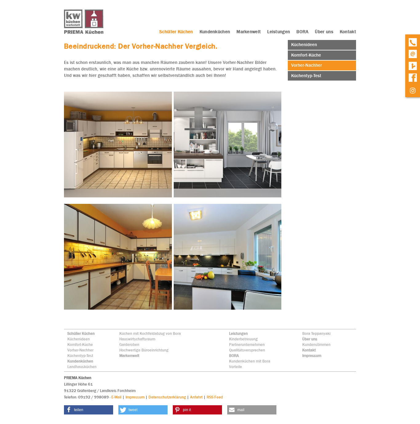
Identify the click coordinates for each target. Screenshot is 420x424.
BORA (234, 355)
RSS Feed (215, 397)
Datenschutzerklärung (167, 397)
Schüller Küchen (81, 333)
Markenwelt (129, 355)
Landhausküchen (82, 366)
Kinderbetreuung (243, 339)
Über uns (309, 339)
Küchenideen (78, 339)
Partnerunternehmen (247, 344)
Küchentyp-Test (80, 355)
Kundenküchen (80, 361)
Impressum (311, 355)
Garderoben (129, 344)
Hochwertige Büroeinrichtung (143, 350)
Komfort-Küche (80, 344)
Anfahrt (196, 397)
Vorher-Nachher (80, 350)
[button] (88, 409)
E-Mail (116, 397)
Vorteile (235, 366)
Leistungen (238, 333)
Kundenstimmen (316, 344)
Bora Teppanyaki (316, 333)
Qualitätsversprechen (247, 350)
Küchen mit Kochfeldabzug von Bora (150, 333)
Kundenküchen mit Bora (249, 361)
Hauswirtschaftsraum (137, 339)
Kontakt (309, 350)
